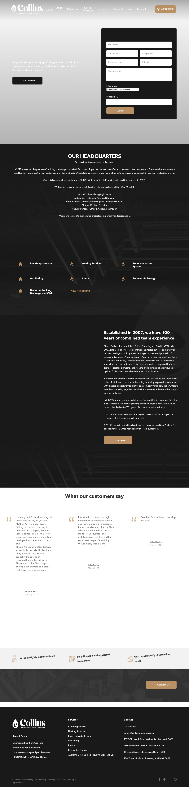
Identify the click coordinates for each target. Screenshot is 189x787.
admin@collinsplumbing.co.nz (139, 733)
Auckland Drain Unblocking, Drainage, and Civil (91, 755)
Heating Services (76, 731)
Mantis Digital (61, 780)
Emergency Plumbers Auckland (27, 743)
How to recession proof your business (31, 752)
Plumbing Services (77, 726)
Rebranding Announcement (26, 747)
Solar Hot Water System (79, 736)
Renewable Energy (77, 750)
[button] (27, 80)
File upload (111, 86)
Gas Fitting (73, 740)
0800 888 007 (167, 9)
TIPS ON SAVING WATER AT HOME (29, 757)
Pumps (71, 745)
